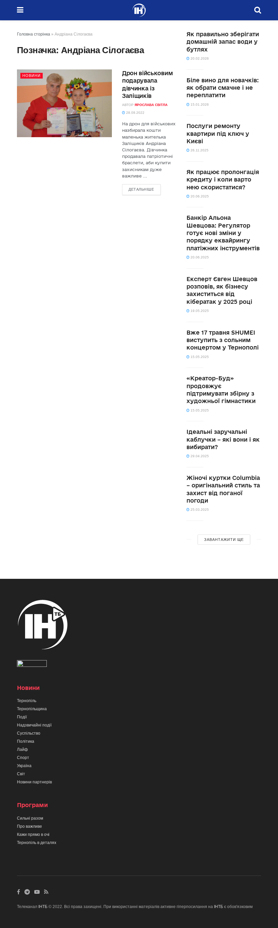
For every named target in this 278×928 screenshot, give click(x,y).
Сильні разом (30, 818)
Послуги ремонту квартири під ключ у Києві (217, 133)
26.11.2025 (199, 150)
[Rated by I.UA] (32, 665)
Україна (24, 765)
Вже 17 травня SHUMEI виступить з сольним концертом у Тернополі (222, 340)
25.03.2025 (199, 509)
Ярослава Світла (151, 105)
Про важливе (29, 826)
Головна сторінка (33, 34)
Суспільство (28, 733)
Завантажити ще (224, 539)
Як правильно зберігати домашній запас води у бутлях (222, 41)
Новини (31, 75)
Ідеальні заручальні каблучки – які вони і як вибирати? (223, 439)
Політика (25, 741)
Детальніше (141, 189)
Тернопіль (26, 700)
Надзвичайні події (34, 725)
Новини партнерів (34, 782)
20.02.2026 (199, 58)
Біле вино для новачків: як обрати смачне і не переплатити (222, 88)
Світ (21, 774)
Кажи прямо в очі (33, 834)
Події (22, 717)
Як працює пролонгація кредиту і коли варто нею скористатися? (222, 179)
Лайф (22, 749)
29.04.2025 (199, 456)
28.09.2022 (134, 112)
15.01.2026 (199, 104)
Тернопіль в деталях (36, 842)
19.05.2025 (199, 311)
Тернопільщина (32, 708)
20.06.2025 (199, 196)
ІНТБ (42, 906)
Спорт (23, 757)
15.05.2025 (199, 357)
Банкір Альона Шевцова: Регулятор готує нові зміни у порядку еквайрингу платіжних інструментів (223, 232)
